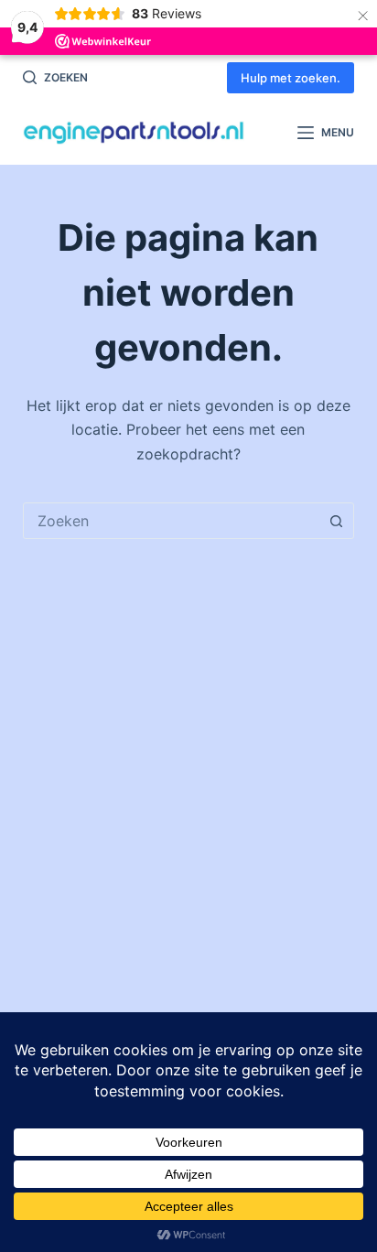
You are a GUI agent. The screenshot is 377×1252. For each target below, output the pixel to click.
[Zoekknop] (335, 520)
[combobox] (171, 520)
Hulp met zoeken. (290, 77)
